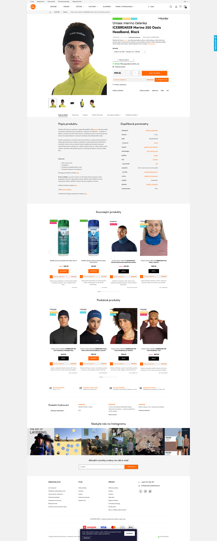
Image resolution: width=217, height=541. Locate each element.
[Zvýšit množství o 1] (139, 73)
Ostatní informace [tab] (97, 115)
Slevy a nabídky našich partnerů (117, 510)
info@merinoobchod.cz (150, 486)
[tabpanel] (63, 254)
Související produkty (113, 115)
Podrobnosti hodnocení (134, 37)
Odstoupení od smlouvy (54, 500)
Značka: (118, 90)
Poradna (110, 494)
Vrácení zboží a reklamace (55, 494)
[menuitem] (54, 6)
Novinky (110, 491)
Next (167, 252)
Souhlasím (129, 533)
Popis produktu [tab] (63, 115)
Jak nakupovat (52, 488)
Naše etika (111, 497)
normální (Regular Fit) (151, 172)
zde (78, 173)
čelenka (155, 159)
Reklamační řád (77, 1)
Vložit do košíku (154, 73)
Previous (50, 252)
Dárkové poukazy (113, 488)
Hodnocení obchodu (84, 497)
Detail (124, 271)
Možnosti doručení (120, 66)
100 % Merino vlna (152, 151)
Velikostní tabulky (113, 500)
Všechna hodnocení (57, 410)
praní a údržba (66, 189)
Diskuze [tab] (85, 115)
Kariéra (80, 494)
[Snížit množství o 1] (131, 73)
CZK (185, 1)
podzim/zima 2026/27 (151, 147)
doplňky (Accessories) (151, 176)
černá (156, 143)
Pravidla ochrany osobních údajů (57, 506)
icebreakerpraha (145, 491)
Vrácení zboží (51, 1)
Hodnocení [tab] (75, 115)
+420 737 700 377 (147, 482)
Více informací (151, 43)
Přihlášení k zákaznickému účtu (56, 491)
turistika (148, 184)
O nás (32, 1)
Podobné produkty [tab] (131, 115)
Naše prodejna (82, 488)
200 (157, 164)
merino (126, 40)
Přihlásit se (131, 466)
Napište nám (40, 1)
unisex (156, 155)
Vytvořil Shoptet (164, 536)
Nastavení (87, 538)
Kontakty (80, 491)
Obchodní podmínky (63, 1)
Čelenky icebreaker (152, 130)
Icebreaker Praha (141, 491)
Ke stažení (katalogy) (114, 503)
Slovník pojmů (112, 506)
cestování (155, 184)
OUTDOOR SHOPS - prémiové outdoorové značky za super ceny (107, 519)
